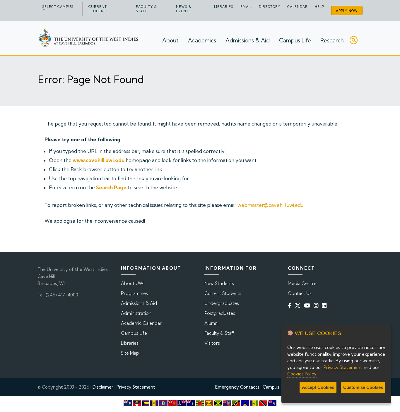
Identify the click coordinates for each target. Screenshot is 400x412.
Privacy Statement (136, 387)
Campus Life (295, 40)
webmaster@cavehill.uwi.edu (270, 205)
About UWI (132, 283)
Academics (202, 40)
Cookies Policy (302, 374)
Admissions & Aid (247, 40)
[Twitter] (299, 305)
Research (332, 40)
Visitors (212, 343)
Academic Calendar (141, 323)
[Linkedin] (325, 305)
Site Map (130, 353)
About (170, 40)
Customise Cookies (363, 387)
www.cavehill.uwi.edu (98, 160)
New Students (219, 283)
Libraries (223, 7)
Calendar (297, 7)
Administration (136, 313)
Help (319, 7)
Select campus (57, 7)
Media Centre (302, 283)
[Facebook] (291, 305)
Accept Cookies (318, 387)
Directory (269, 7)
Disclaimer (103, 387)
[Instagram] (317, 305)
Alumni (211, 323)
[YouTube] (308, 305)
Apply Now (347, 11)
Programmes (134, 293)
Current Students (98, 9)
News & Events (184, 9)
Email (246, 7)
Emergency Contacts (237, 387)
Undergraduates (221, 303)
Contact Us (300, 293)
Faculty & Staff (146, 9)
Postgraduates (219, 313)
